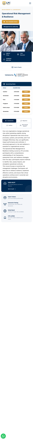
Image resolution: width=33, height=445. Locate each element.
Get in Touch (17, 67)
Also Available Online (11, 21)
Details (26, 91)
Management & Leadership (11, 26)
